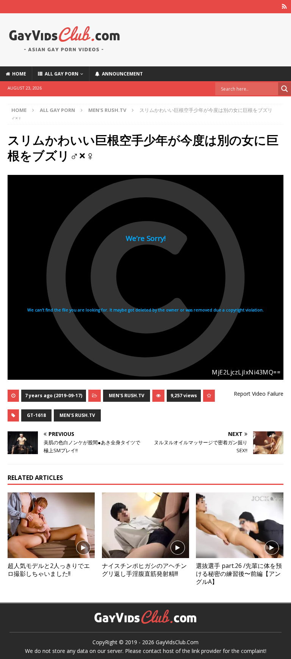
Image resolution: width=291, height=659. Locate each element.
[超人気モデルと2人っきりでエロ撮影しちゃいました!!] (51, 525)
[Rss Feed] (284, 6)
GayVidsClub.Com (177, 642)
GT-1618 (36, 415)
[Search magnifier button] (284, 88)
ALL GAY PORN (60, 74)
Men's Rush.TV (77, 415)
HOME (18, 74)
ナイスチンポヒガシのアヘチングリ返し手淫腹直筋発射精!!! (144, 569)
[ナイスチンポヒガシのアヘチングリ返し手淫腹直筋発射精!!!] (145, 525)
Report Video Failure (258, 393)
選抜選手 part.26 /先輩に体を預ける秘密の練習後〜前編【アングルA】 (239, 573)
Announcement (121, 74)
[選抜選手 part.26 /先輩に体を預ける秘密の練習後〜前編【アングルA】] (239, 525)
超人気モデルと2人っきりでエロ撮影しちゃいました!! (49, 569)
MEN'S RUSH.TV (126, 395)
